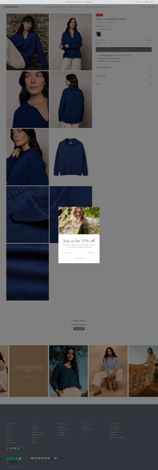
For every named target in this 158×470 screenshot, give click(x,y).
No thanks (79, 258)
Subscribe (91, 252)
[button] (137, 2)
